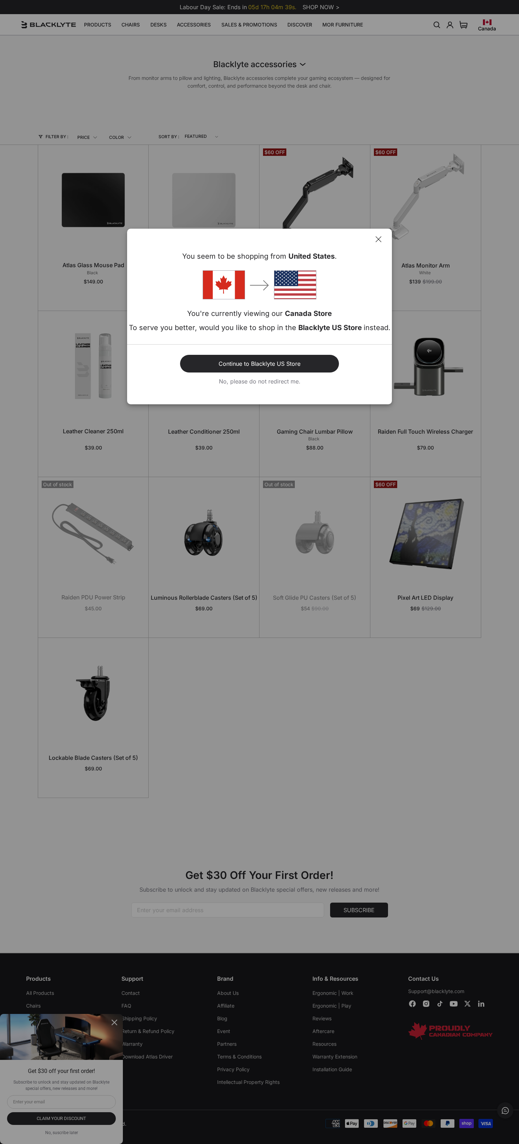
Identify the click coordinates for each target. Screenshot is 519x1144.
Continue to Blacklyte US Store (259, 363)
